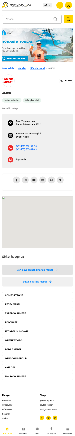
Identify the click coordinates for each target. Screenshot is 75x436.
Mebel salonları (12, 100)
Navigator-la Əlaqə (48, 409)
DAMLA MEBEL (13, 349)
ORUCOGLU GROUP (16, 358)
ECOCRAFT (11, 322)
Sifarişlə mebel (37, 68)
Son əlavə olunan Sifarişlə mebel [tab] (35, 269)
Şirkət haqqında (47, 400)
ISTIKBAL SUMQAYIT (16, 331)
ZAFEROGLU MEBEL (16, 313)
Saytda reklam (46, 405)
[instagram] (48, 418)
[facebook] (42, 418)
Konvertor (6, 400)
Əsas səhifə (8, 68)
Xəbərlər (6, 414)
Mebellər (22, 68)
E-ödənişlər (7, 409)
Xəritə (5, 418)
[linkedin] (55, 418)
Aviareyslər (7, 405)
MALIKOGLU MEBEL (16, 376)
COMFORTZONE (14, 295)
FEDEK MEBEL (13, 304)
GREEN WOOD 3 (13, 340)
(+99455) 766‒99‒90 (26, 146)
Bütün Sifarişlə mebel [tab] (35, 281)
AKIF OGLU (11, 367)
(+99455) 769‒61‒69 (26, 149)
